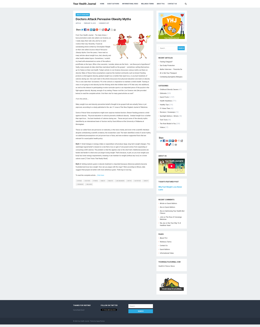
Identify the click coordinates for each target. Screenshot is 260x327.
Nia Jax (162, 223)
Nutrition (138, 180)
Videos (162, 127)
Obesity (146, 180)
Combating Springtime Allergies (171, 77)
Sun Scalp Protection (167, 65)
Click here (100, 175)
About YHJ (161, 4)
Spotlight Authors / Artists (169, 116)
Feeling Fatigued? (166, 62)
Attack (79, 180)
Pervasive (80, 184)
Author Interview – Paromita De (171, 69)
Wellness (89, 184)
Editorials (163, 93)
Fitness (95, 180)
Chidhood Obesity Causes (169, 89)
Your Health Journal (84, 3)
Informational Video (130, 4)
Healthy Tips (164, 105)
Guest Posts (164, 97)
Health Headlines (83, 14)
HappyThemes (100, 321)
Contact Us (172, 4)
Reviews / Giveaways (167, 112)
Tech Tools (164, 120)
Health (103, 180)
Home (102, 4)
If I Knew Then (165, 108)
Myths (130, 180)
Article (78, 23)
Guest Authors (113, 4)
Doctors (87, 180)
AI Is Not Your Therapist (168, 73)
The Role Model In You (168, 124)
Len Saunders (120, 180)
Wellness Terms (147, 4)
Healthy (110, 180)
